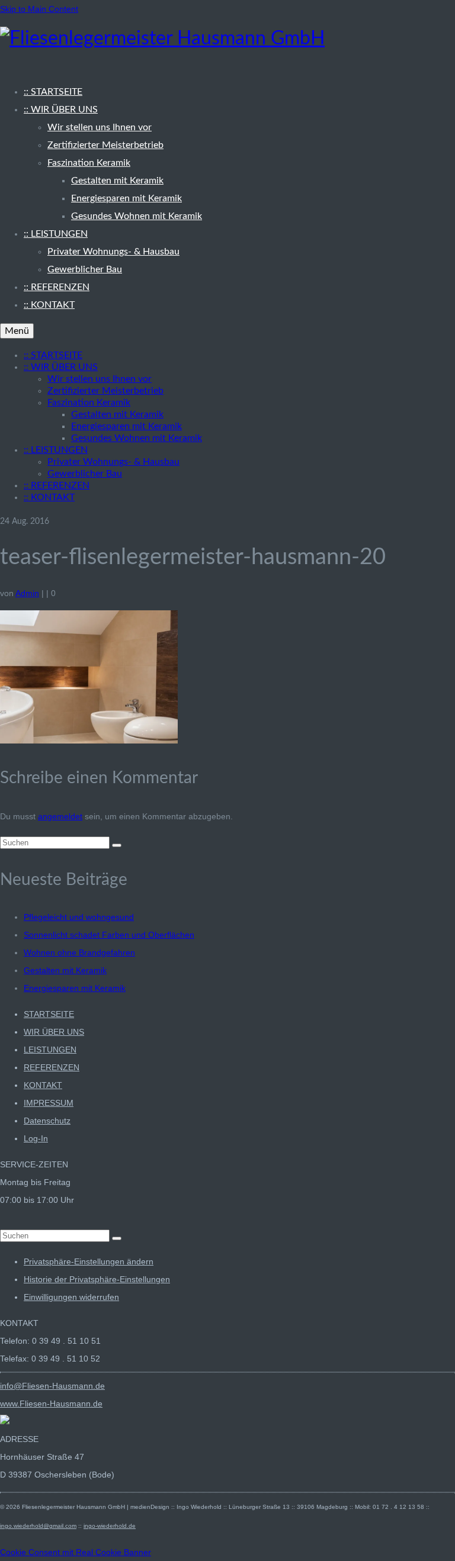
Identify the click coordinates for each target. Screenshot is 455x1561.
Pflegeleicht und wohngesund (79, 917)
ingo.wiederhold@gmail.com (38, 1526)
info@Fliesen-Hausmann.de (52, 1386)
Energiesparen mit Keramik (75, 988)
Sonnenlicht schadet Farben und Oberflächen (109, 934)
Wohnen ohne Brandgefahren (79, 952)
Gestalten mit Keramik (65, 970)
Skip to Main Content (39, 9)
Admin (27, 593)
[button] (88, 1261)
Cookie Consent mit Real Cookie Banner (75, 1552)
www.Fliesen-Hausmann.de (51, 1403)
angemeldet (60, 816)
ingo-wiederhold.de (110, 1526)
